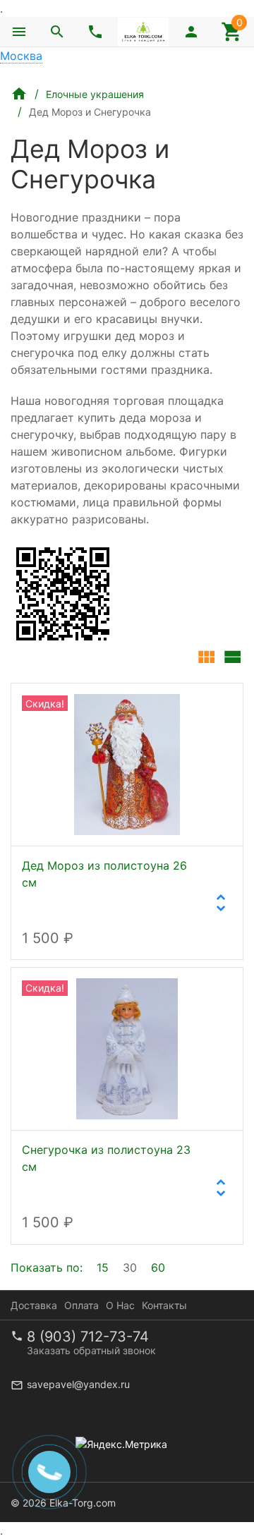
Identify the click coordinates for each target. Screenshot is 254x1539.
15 (103, 1267)
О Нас (120, 1305)
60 (158, 1267)
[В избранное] (216, 706)
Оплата (81, 1305)
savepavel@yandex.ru (78, 1384)
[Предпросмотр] (127, 765)
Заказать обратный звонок (91, 1350)
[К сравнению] (185, 706)
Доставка (34, 1305)
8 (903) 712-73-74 (88, 1336)
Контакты (164, 1305)
